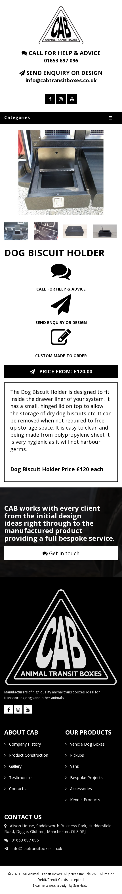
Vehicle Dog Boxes (86, 744)
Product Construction (27, 755)
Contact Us (18, 788)
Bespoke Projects (85, 777)
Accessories (79, 788)
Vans (73, 766)
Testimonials (19, 777)
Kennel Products (83, 799)
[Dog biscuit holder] (61, 172)
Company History (23, 744)
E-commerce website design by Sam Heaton (61, 885)
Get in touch (63, 553)
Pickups (75, 755)
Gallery (14, 766)
